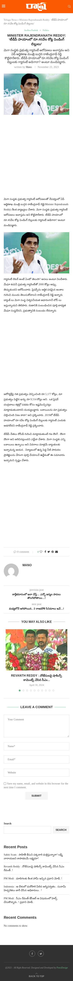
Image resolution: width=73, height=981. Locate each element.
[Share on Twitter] (49, 551)
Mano (29, 67)
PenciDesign (62, 967)
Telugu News (10, 19)
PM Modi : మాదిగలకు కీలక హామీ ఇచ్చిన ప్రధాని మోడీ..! (33, 878)
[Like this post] (41, 551)
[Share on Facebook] (45, 551)
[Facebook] (32, 954)
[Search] (69, 6)
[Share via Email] (56, 551)
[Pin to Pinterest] (52, 551)
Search (7, 823)
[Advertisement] (36, 158)
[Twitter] (41, 954)
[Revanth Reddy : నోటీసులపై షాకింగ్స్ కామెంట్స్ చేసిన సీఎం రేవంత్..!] (36, 649)
